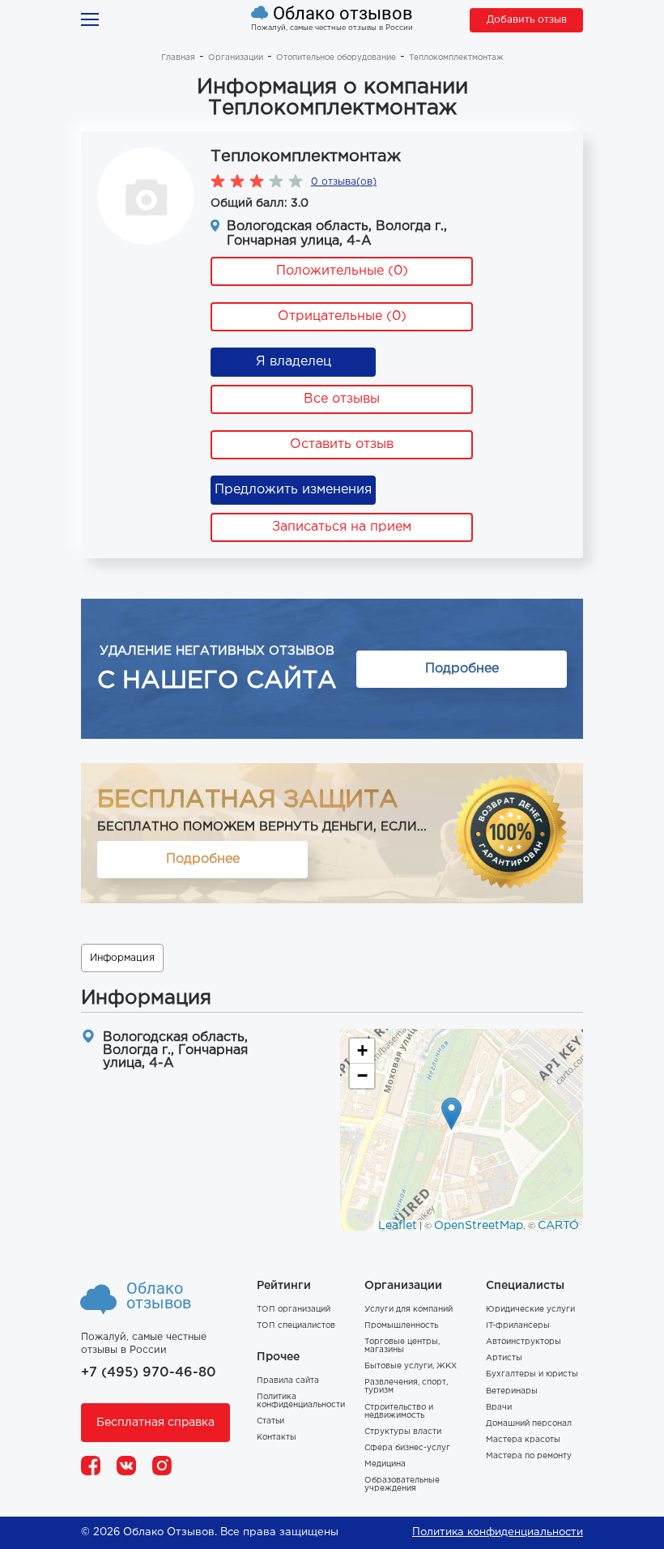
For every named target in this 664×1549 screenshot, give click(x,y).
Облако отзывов (343, 14)
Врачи (499, 1407)
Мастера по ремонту (529, 1456)
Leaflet (397, 1226)
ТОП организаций (293, 1309)
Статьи (270, 1421)
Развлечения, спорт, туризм (406, 1386)
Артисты (504, 1358)
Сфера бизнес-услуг (407, 1448)
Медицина (385, 1464)
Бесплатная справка (155, 1422)
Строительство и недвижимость (398, 1411)
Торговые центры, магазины (402, 1346)
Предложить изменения (293, 490)
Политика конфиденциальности (301, 1401)
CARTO (558, 1226)
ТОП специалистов (296, 1325)
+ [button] (362, 1050)
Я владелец (293, 362)
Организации (235, 58)
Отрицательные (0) (342, 316)
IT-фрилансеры (518, 1325)
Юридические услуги (530, 1309)
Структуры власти (402, 1432)
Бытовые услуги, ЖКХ (410, 1366)
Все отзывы (342, 399)
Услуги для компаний (408, 1309)
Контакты (276, 1437)
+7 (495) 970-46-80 (148, 1373)
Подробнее (462, 669)
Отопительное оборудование (336, 58)
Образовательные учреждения (402, 1484)
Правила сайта (288, 1381)
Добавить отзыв (527, 19)
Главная (178, 58)
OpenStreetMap (478, 1226)
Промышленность (401, 1325)
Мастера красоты (523, 1440)
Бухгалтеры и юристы (532, 1374)
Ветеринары (512, 1391)
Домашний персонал (529, 1423)
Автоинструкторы (523, 1342)
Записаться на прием (341, 527)
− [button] (362, 1075)
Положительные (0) (342, 271)
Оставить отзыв (342, 444)
